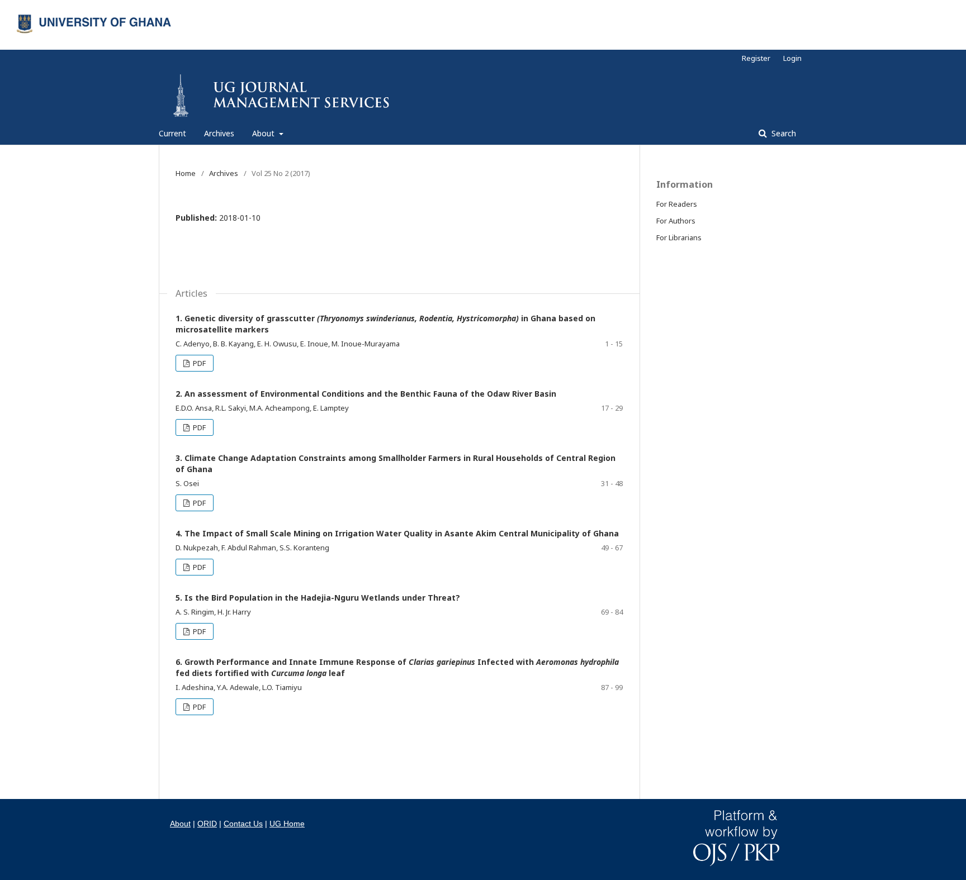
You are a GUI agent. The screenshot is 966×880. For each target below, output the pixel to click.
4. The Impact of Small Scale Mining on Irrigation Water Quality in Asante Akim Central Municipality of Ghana (397, 533)
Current (172, 133)
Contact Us (243, 823)
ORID (207, 823)
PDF (198, 363)
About (264, 133)
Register (756, 58)
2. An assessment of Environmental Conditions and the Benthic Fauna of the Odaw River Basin (366, 393)
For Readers (676, 204)
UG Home (287, 823)
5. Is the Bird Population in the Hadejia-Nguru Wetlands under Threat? (318, 597)
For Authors (675, 221)
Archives (219, 133)
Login (792, 58)
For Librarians (679, 237)
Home (186, 173)
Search (782, 133)
